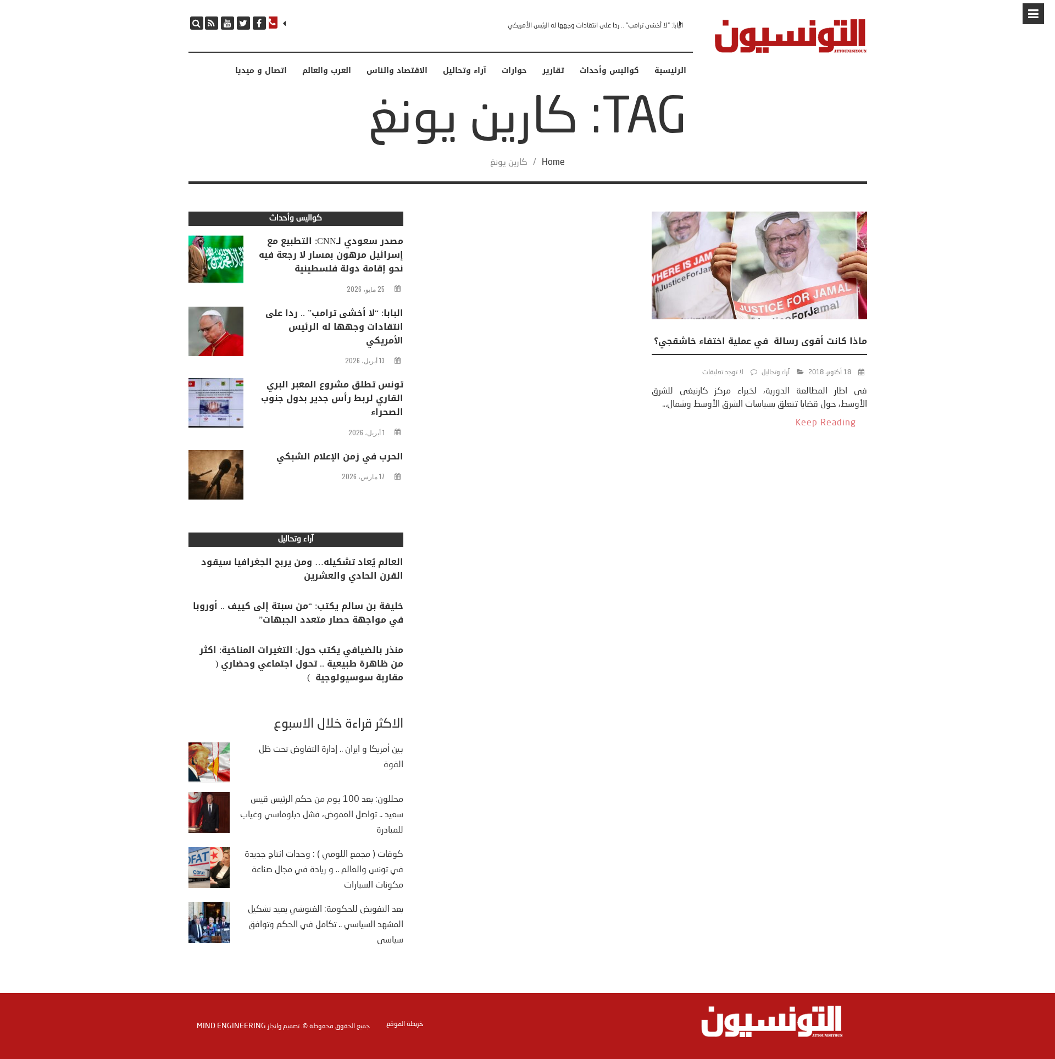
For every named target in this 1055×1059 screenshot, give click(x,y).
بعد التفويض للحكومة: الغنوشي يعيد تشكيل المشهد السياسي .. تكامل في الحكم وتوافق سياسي (325, 925)
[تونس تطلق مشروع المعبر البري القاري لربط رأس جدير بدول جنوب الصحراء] (215, 405)
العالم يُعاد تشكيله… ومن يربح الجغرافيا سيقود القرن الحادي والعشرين (302, 568)
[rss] (211, 23)
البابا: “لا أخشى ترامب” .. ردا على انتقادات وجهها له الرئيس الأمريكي (595, 26)
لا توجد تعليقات (722, 372)
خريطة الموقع (404, 1024)
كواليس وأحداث (609, 70)
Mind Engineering (231, 1026)
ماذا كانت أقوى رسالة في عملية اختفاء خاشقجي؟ (760, 341)
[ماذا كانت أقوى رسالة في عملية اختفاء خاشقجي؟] (759, 268)
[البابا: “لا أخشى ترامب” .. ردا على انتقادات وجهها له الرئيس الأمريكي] (215, 334)
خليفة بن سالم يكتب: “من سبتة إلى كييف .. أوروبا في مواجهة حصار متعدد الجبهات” (298, 612)
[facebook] (259, 23)
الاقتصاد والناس (397, 70)
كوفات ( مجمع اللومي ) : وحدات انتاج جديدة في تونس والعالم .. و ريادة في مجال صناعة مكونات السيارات (324, 870)
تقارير (553, 70)
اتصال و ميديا (261, 70)
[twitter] (243, 23)
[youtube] (227, 23)
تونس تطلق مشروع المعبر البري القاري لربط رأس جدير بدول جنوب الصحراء (332, 398)
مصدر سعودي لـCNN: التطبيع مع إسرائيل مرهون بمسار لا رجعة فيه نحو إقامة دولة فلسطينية (331, 254)
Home (553, 162)
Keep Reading (826, 423)
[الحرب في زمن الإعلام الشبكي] (215, 477)
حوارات (514, 70)
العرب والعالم (326, 70)
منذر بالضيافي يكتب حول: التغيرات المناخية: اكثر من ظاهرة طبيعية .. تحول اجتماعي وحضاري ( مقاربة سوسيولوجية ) (301, 663)
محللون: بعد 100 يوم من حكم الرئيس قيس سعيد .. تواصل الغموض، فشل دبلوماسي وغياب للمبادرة (321, 815)
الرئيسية (670, 70)
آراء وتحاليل (464, 70)
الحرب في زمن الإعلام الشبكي (339, 456)
